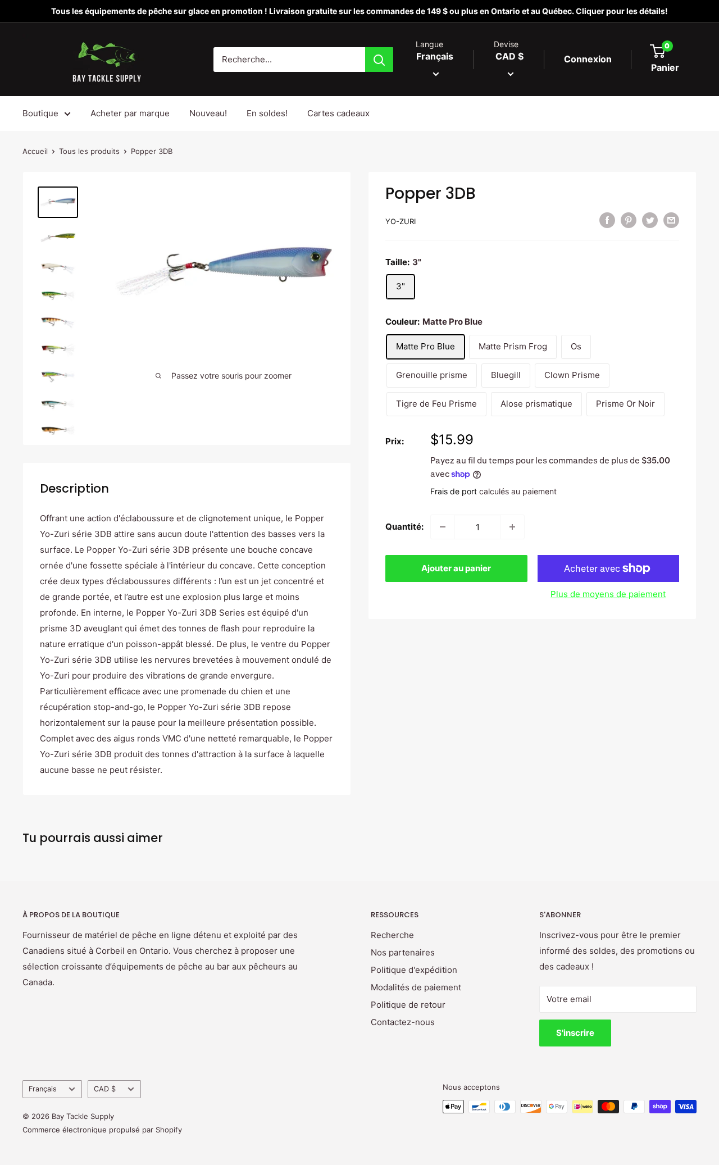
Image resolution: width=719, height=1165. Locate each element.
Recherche (392, 935)
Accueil (35, 151)
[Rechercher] (379, 59)
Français (43, 1089)
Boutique (40, 113)
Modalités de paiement (416, 987)
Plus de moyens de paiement (608, 594)
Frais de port (453, 491)
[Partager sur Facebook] (607, 220)
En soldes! (267, 113)
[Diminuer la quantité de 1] (442, 527)
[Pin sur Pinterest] (628, 220)
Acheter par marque (130, 113)
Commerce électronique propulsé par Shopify (102, 1129)
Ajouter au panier (456, 568)
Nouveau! (208, 113)
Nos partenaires (403, 952)
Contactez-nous (403, 1022)
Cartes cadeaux (338, 113)
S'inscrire (575, 1032)
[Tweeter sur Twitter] (650, 220)
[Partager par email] (671, 220)
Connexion (588, 59)
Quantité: (404, 526)
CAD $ (105, 1089)
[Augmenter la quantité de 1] (512, 527)
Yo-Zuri (400, 221)
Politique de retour (408, 1004)
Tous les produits (89, 151)
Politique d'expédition (414, 969)
